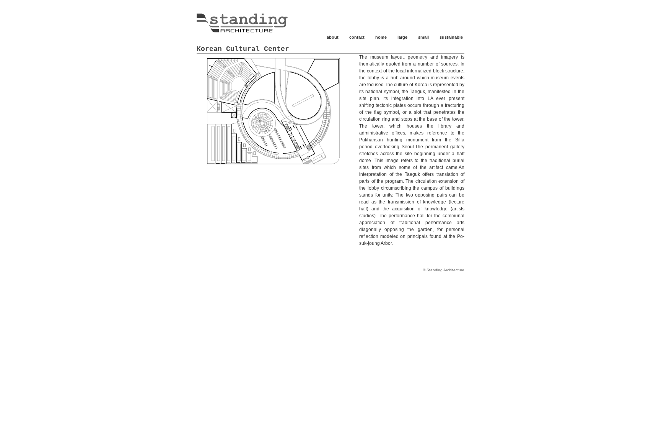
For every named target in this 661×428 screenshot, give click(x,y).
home (381, 37)
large (402, 37)
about (333, 37)
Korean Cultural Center (243, 49)
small (423, 37)
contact (357, 37)
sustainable (451, 37)
